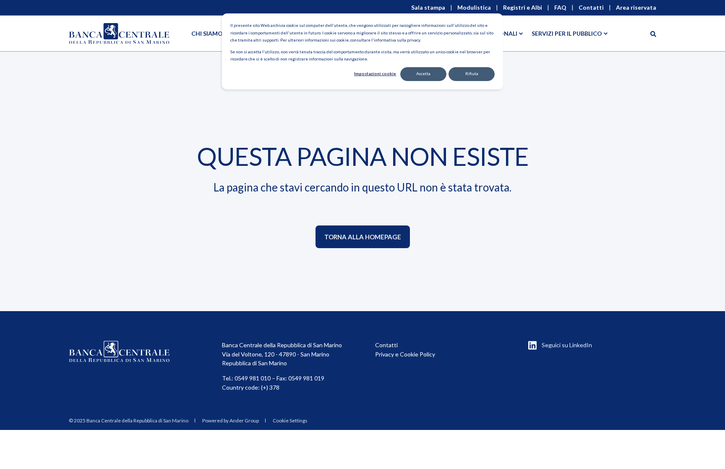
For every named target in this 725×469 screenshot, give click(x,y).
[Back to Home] (119, 33)
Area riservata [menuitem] (636, 7)
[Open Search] (653, 33)
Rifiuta (471, 73)
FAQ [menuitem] (560, 7)
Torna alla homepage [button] (362, 237)
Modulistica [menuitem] (474, 7)
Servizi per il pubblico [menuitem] (567, 33)
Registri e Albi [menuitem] (522, 7)
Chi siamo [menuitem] (207, 33)
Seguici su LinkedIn (567, 344)
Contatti (386, 344)
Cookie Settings (290, 420)
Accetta (423, 73)
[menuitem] (128, 421)
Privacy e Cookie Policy (405, 354)
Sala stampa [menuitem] (428, 7)
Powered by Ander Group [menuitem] (230, 420)
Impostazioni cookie (375, 73)
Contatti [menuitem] (591, 7)
